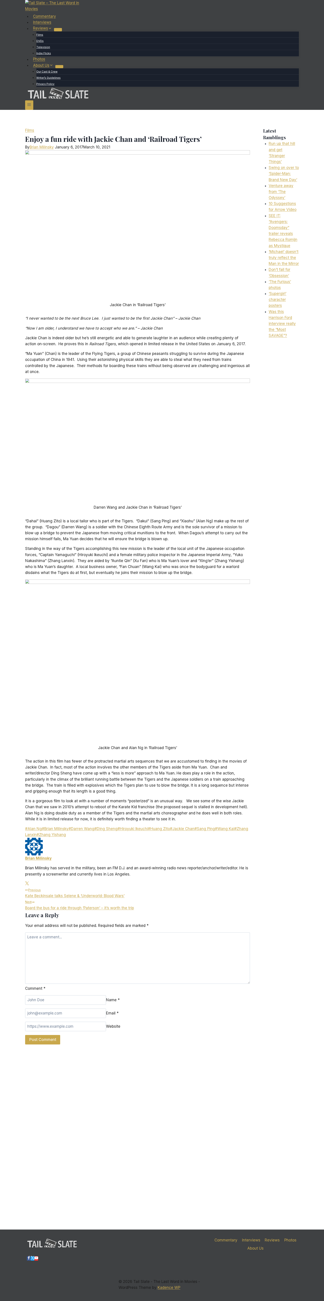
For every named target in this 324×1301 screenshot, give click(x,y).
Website (113, 1026)
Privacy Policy (45, 84)
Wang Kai (224, 829)
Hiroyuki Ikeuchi (132, 829)
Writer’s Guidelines (48, 77)
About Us (255, 1248)
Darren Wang (81, 829)
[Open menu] (29, 105)
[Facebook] (29, 1258)
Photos (39, 59)
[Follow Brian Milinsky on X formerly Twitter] (27, 884)
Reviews (272, 1240)
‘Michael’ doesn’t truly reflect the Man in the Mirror (284, 257)
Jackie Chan (182, 829)
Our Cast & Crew (47, 71)
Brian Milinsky (42, 147)
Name (113, 1000)
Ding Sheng (105, 829)
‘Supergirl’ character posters (277, 299)
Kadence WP (169, 1287)
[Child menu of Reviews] (58, 29)
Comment (35, 988)
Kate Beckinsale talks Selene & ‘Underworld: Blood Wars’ (75, 893)
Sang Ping (204, 829)
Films (39, 34)
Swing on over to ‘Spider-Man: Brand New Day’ (284, 173)
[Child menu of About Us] (59, 66)
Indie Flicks (43, 53)
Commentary (44, 16)
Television (43, 47)
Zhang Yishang (51, 834)
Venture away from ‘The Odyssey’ (281, 192)
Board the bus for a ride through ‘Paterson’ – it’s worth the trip (79, 905)
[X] (32, 1258)
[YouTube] (36, 1258)
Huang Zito (159, 829)
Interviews (42, 22)
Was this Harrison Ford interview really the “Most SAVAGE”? (282, 323)
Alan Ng (33, 829)
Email (112, 1013)
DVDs (40, 41)
